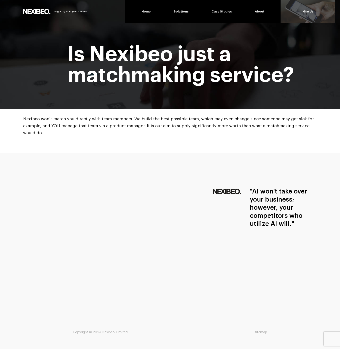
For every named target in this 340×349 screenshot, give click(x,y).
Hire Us (308, 11)
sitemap (261, 332)
